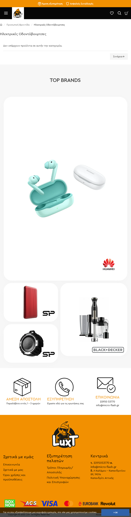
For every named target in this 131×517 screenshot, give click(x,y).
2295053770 (100, 463)
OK (116, 512)
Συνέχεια (117, 56)
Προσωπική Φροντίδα (18, 24)
